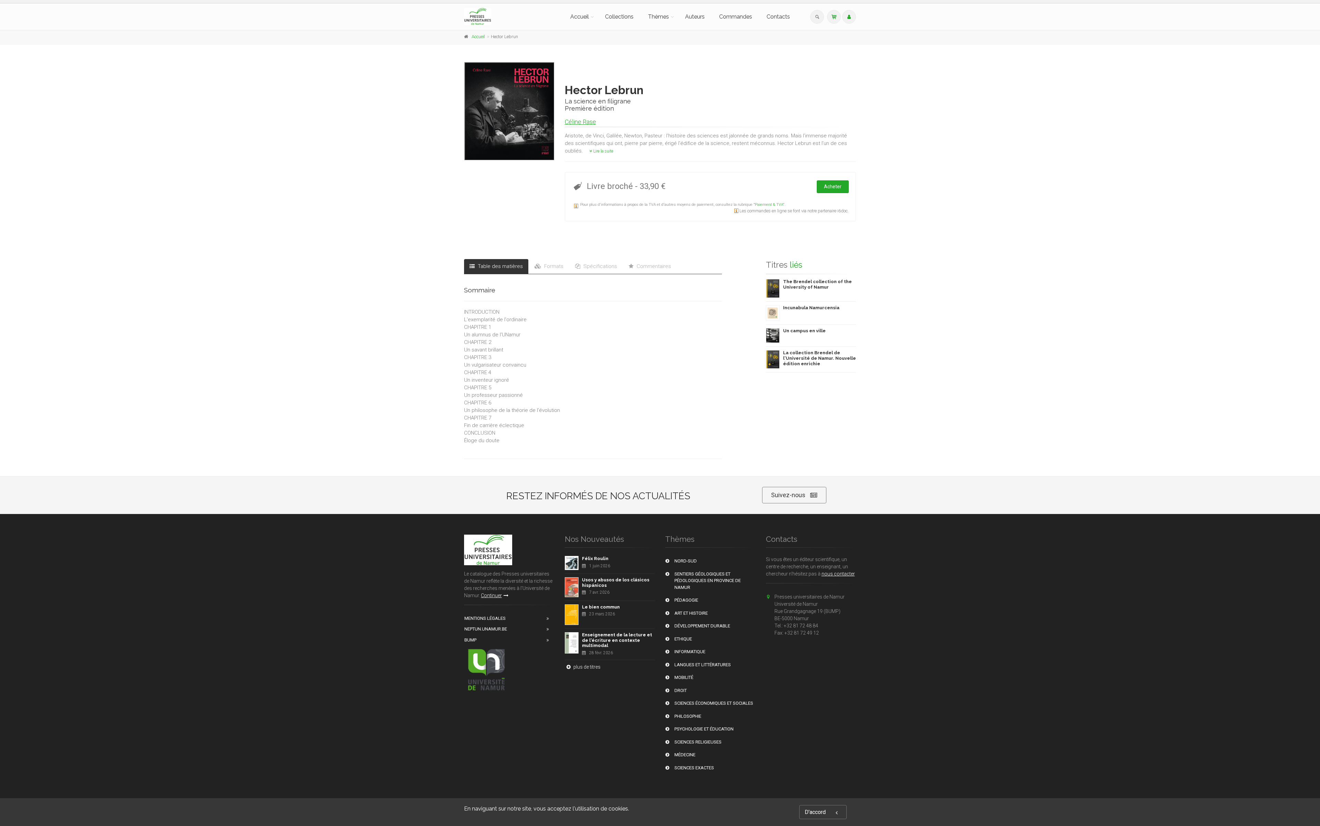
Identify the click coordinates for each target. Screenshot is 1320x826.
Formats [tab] (553, 266)
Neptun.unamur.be (485, 629)
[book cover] (509, 111)
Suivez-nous (788, 495)
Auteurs (695, 16)
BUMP (470, 640)
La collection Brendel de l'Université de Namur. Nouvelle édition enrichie (819, 358)
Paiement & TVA (769, 204)
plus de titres (586, 667)
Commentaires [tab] (653, 266)
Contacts (778, 16)
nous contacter (838, 574)
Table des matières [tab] (499, 266)
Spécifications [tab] (599, 266)
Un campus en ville (804, 330)
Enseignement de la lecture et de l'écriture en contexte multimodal (617, 640)
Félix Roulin (595, 558)
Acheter (833, 186)
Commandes (735, 16)
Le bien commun (601, 607)
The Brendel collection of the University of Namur (817, 284)
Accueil (579, 16)
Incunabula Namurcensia (811, 307)
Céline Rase (580, 121)
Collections (619, 16)
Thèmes (658, 16)
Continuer (491, 595)
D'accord (815, 812)
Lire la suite (602, 151)
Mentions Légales (485, 618)
